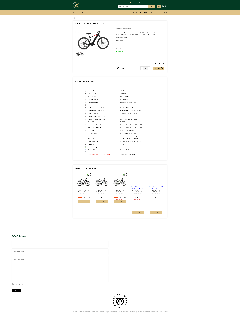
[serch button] (151, 6)
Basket (163, 2)
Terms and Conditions (115, 316)
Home (135, 12)
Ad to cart (157, 68)
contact (164, 12)
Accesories (144, 12)
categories (78, 12)
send (16, 290)
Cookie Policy (135, 316)
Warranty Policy (125, 316)
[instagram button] (130, 2)
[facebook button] (128, 2)
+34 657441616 (138, 2)
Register (155, 2)
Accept (19, 284)
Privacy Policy (105, 316)
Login (146, 2)
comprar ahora (84, 201)
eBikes (79, 18)
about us (154, 12)
